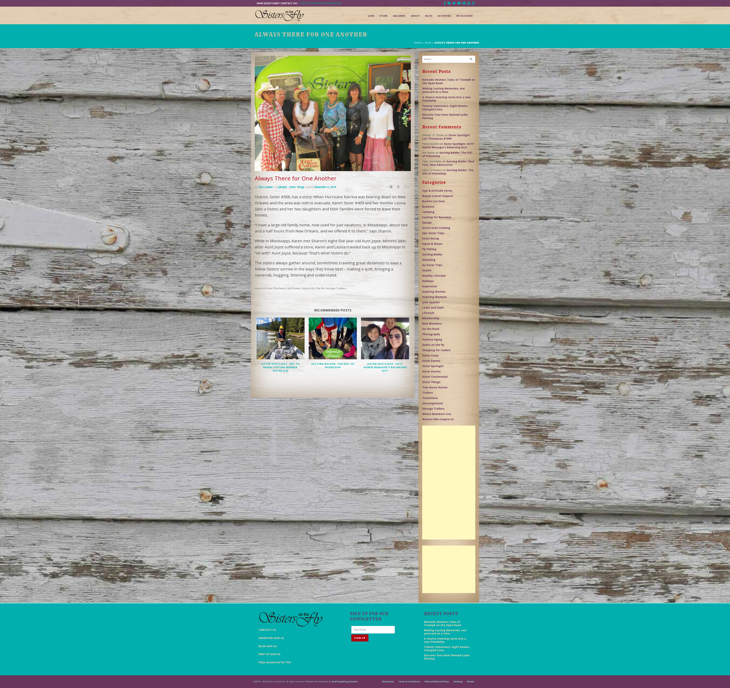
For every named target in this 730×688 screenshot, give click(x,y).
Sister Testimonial (435, 376)
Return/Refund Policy (437, 681)
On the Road (430, 329)
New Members (432, 323)
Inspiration (429, 286)
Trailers (427, 392)
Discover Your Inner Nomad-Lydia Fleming (445, 116)
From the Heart (276, 288)
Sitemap (458, 681)
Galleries (399, 15)
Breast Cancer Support (437, 196)
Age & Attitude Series (437, 190)
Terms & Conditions (409, 681)
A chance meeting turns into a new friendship (446, 98)
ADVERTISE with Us (271, 638)
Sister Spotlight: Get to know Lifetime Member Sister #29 (280, 367)
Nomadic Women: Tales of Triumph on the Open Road (448, 81)
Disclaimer (388, 681)
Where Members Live (436, 414)
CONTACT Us (267, 630)
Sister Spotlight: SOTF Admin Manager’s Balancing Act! (385, 367)
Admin (470, 681)
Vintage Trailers (335, 288)
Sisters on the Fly (313, 288)
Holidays (428, 281)
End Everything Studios (345, 681)
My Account (464, 15)
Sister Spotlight (433, 366)
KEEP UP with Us (269, 654)
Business (428, 206)
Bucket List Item (433, 201)
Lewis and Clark (433, 307)
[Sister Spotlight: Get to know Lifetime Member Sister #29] (280, 338)
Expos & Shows (432, 244)
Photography (431, 334)
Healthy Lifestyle (434, 275)
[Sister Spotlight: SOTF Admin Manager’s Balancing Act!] (385, 338)
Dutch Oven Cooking (436, 228)
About (415, 15)
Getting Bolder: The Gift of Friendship (333, 365)
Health (426, 270)
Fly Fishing (429, 249)
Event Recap (430, 238)
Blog (428, 15)
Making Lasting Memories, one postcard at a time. (443, 90)
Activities (444, 15)
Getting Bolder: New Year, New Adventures (448, 163)
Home (418, 42)
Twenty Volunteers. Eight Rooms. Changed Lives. (445, 107)
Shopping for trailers (436, 350)
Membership (430, 318)
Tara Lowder (265, 187)
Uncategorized (432, 403)
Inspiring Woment (434, 297)
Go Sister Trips (432, 265)
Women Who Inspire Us (438, 419)
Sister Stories (431, 371)
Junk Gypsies (431, 302)
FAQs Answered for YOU (275, 662)
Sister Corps (430, 355)
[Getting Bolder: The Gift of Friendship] (333, 338)
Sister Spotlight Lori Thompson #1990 (446, 136)
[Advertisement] (448, 482)
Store (383, 15)
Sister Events (431, 361)
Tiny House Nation (435, 387)
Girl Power (293, 288)
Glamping (428, 259)
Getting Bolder (432, 254)
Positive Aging (432, 339)
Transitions (430, 398)
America (260, 288)
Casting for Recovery (436, 217)
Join (371, 15)
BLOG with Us (268, 646)
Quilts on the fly (433, 345)
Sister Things (296, 187)
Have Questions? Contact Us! (277, 3)
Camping (428, 212)
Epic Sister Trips (433, 233)
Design (427, 222)
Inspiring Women (433, 291)
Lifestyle (282, 187)
